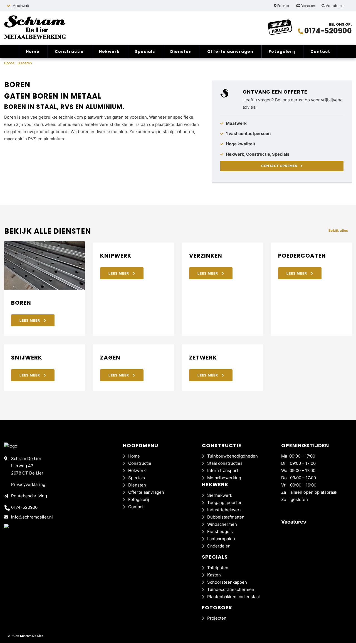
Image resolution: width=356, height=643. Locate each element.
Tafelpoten (217, 567)
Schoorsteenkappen (227, 582)
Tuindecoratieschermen (230, 589)
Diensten (307, 5)
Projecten (216, 618)
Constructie (69, 51)
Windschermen (222, 524)
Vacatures (334, 5)
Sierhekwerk (219, 495)
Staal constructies (225, 463)
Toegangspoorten (225, 502)
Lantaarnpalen (221, 538)
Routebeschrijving (29, 495)
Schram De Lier (31, 636)
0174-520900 (328, 31)
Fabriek (282, 5)
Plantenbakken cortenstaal (233, 596)
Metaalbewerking (224, 477)
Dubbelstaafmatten (225, 517)
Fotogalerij (282, 51)
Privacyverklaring (28, 484)
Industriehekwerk (224, 509)
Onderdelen (219, 546)
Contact (320, 51)
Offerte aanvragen (230, 51)
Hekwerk (109, 51)
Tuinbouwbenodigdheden (232, 456)
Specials (145, 51)
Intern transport (222, 470)
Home (32, 51)
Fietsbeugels (220, 531)
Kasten (214, 575)
